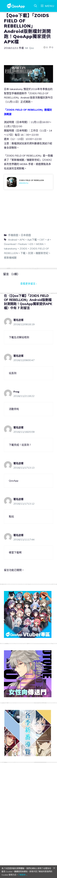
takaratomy (10, 248)
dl (48, 239)
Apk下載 (32, 239)
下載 (22, 253)
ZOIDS (23, 248)
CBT (42, 239)
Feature (22, 244)
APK (22, 239)
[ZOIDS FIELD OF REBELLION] (28, 182)
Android (12, 239)
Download (10, 244)
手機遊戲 (13, 235)
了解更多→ (23, 875)
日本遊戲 (26, 235)
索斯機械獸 (10, 257)
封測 (30, 253)
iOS (31, 244)
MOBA (40, 244)
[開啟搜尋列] (35, 6)
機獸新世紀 (42, 253)
